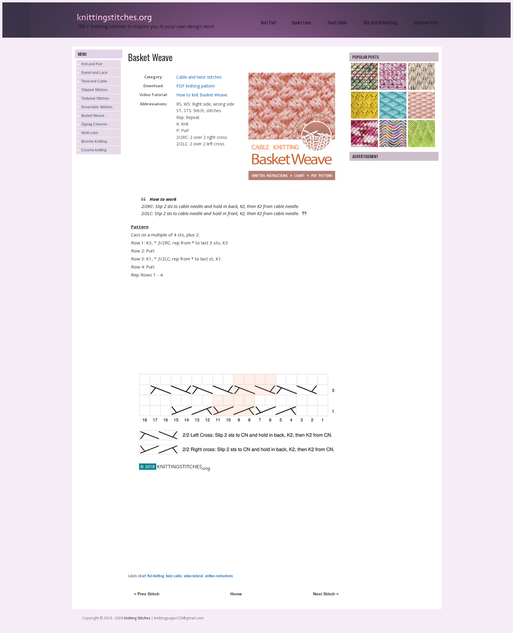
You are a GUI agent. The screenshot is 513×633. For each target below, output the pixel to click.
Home (236, 593)
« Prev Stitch (146, 593)
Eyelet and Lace (94, 73)
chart (142, 575)
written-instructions (219, 575)
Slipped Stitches (94, 90)
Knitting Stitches (137, 618)
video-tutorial (193, 575)
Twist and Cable (94, 81)
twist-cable (174, 575)
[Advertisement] (98, 254)
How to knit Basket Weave (201, 95)
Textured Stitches (95, 98)
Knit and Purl (91, 64)
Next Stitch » (326, 593)
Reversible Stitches (97, 107)
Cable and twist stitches (199, 77)
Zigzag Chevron (94, 124)
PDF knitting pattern (195, 86)
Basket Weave (92, 116)
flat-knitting (156, 575)
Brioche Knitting (94, 141)
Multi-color (89, 133)
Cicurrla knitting (94, 150)
